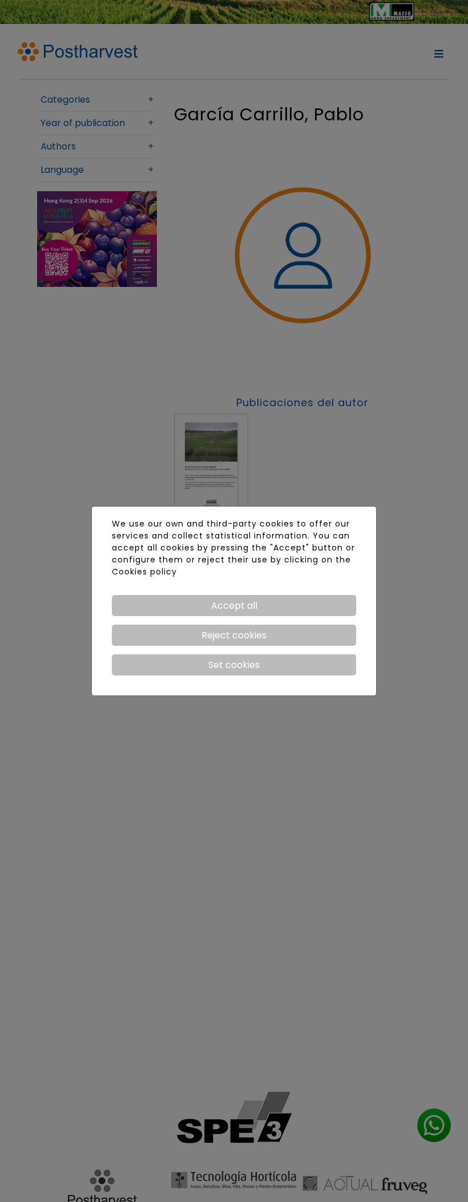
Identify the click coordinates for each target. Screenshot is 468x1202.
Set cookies (234, 664)
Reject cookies (234, 635)
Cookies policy (144, 571)
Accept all (234, 605)
